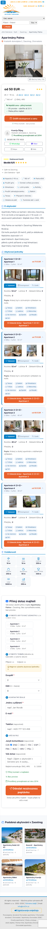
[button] (23, 161)
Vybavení (11, 285)
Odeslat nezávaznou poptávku (25, 790)
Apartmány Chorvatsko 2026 (31, 917)
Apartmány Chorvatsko (33, 923)
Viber (35, 144)
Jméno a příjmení (15, 702)
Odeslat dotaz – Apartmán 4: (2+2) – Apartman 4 (25, 543)
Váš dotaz (16, 754)
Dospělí (10, 675)
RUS (15, 749)
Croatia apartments (17, 920)
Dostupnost (24, 285)
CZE (8, 745)
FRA (8, 749)
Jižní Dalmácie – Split (9, 32)
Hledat (8, 27)
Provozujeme (7, 915)
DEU (22, 745)
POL (29, 749)
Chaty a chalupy (30, 920)
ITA (30, 745)
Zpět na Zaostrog (10, 170)
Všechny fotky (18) (37, 79)
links (22, 923)
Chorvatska (16, 917)
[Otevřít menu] (3, 2)
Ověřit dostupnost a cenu (25, 118)
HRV (22, 749)
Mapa (15, 149)
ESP (36, 745)
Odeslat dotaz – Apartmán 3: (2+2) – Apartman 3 (25, 475)
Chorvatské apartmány (23, 925)
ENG (15, 745)
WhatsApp (16, 144)
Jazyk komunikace (20, 741)
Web (34, 149)
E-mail (9, 713)
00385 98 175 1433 (15, 139)
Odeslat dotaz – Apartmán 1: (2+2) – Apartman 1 (25, 324)
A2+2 (21, 95)
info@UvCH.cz (23, 906)
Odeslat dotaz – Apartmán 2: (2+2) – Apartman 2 (25, 399)
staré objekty (10, 923)
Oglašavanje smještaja (27, 910)
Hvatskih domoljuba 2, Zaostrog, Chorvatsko (23, 41)
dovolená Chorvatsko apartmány (24, 915)
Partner (18, 923)
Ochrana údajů (31, 903)
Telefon (14, 724)
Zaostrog (23, 32)
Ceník (36, 285)
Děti (13, 686)
